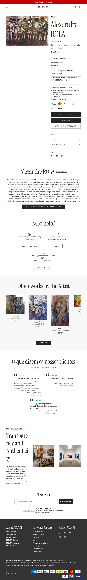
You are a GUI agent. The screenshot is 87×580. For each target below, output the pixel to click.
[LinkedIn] (59, 537)
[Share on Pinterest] (62, 156)
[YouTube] (75, 532)
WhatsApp (31, 239)
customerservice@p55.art (57, 239)
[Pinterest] (70, 532)
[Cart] (79, 6)
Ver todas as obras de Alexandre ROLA (43, 207)
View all (43, 343)
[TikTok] (64, 537)
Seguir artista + (56, 41)
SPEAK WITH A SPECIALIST (65, 126)
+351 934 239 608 (40, 260)
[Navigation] (7, 6)
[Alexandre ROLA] (15, 304)
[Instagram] (64, 532)
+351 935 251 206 (29, 511)
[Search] (75, 6)
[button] (8, 314)
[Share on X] (56, 156)
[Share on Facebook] (51, 156)
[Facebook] (59, 532)
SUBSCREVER (66, 501)
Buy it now (66, 120)
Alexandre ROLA (64, 29)
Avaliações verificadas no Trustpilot (45, 367)
